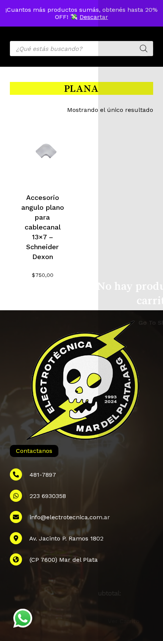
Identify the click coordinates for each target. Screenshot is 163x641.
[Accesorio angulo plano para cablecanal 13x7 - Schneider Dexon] (42, 150)
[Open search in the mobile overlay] (81, 48)
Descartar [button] (94, 16)
